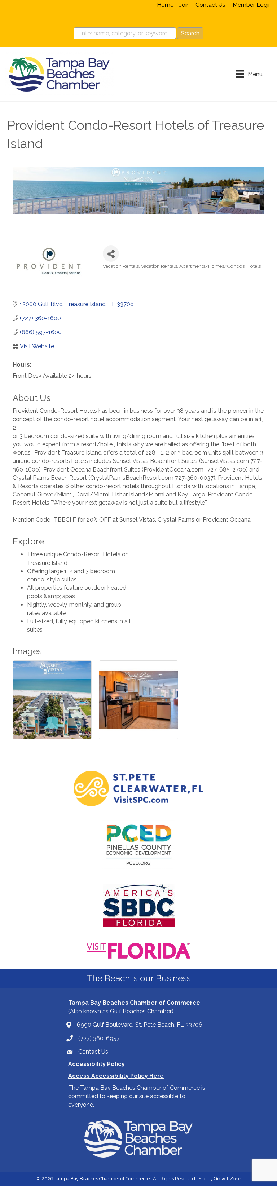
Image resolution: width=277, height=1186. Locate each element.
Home (165, 4)
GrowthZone (227, 1178)
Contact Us (210, 4)
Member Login (252, 4)
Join (184, 4)
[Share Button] (111, 253)
